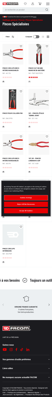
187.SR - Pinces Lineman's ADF (35, 159)
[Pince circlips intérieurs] (13, 234)
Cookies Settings (26, 197)
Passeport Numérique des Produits (37, 394)
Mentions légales (33, 392)
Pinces (21, 20)
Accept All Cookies (26, 210)
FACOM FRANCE (16, 388)
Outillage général (10, 20)
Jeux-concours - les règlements (13, 394)
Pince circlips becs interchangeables (11, 69)
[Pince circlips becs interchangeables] (13, 54)
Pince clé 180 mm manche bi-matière (37, 69)
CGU (4, 392)
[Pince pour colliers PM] (13, 99)
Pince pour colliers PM (12, 113)
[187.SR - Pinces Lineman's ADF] (39, 144)
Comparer (28, 37)
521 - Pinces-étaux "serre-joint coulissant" (36, 115)
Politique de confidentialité (17, 392)
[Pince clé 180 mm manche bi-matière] (39, 54)
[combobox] (26, 9)
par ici (34, 16)
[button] (40, 3)
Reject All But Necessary (26, 204)
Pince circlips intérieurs (9, 250)
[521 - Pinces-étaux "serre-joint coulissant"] (39, 99)
